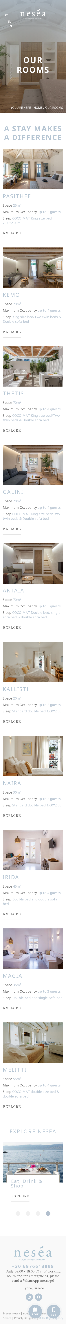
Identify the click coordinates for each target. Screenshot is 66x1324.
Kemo (11, 294)
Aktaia (13, 590)
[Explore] (33, 169)
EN (9, 26)
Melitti (15, 1069)
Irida (11, 877)
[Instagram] (28, 1297)
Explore (12, 233)
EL (9, 21)
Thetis (13, 393)
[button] (18, 1213)
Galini (13, 491)
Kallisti (16, 689)
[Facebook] (37, 1297)
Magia (13, 975)
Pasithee (17, 196)
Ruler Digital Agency (51, 1318)
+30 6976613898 (33, 1266)
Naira (12, 783)
